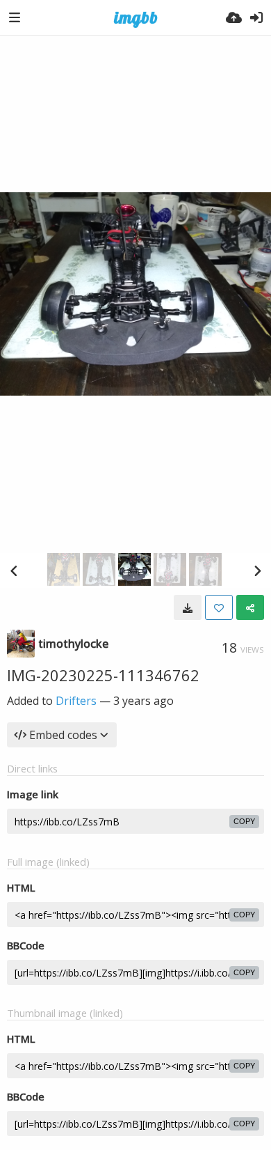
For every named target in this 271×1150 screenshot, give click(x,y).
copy (244, 821)
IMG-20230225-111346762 (103, 675)
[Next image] (257, 570)
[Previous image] (14, 570)
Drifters (76, 700)
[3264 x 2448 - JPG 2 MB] (188, 607)
